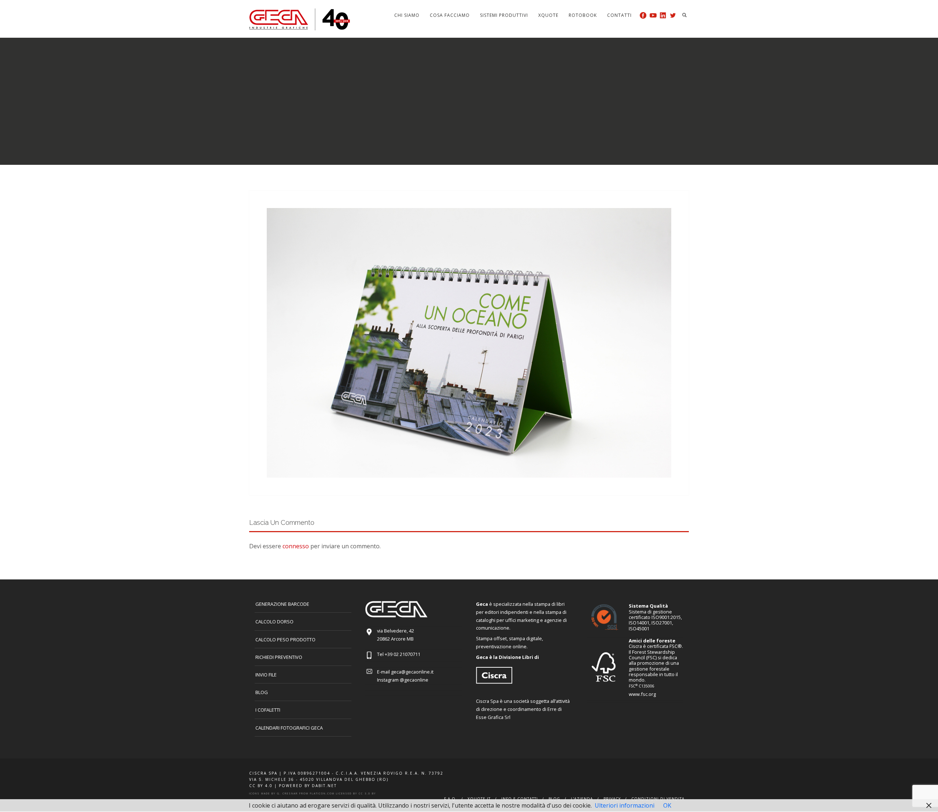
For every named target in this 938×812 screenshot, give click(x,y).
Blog (261, 692)
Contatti (619, 15)
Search (684, 15)
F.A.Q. (450, 798)
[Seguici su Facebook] (643, 15)
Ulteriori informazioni (624, 805)
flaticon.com (322, 793)
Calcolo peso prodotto (285, 639)
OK (667, 805)
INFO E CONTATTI (519, 798)
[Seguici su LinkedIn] (663, 15)
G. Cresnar (287, 793)
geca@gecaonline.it (412, 671)
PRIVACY (612, 798)
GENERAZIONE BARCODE (282, 604)
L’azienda (582, 798)
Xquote (548, 15)
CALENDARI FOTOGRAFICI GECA (289, 727)
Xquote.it (479, 798)
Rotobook (583, 15)
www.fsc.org (642, 694)
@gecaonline (414, 679)
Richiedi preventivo (278, 657)
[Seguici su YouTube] (653, 15)
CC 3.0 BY (367, 793)
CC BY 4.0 (261, 785)
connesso (295, 546)
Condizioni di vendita (657, 798)
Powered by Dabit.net (308, 785)
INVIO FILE (266, 674)
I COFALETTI (267, 710)
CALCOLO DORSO (274, 621)
